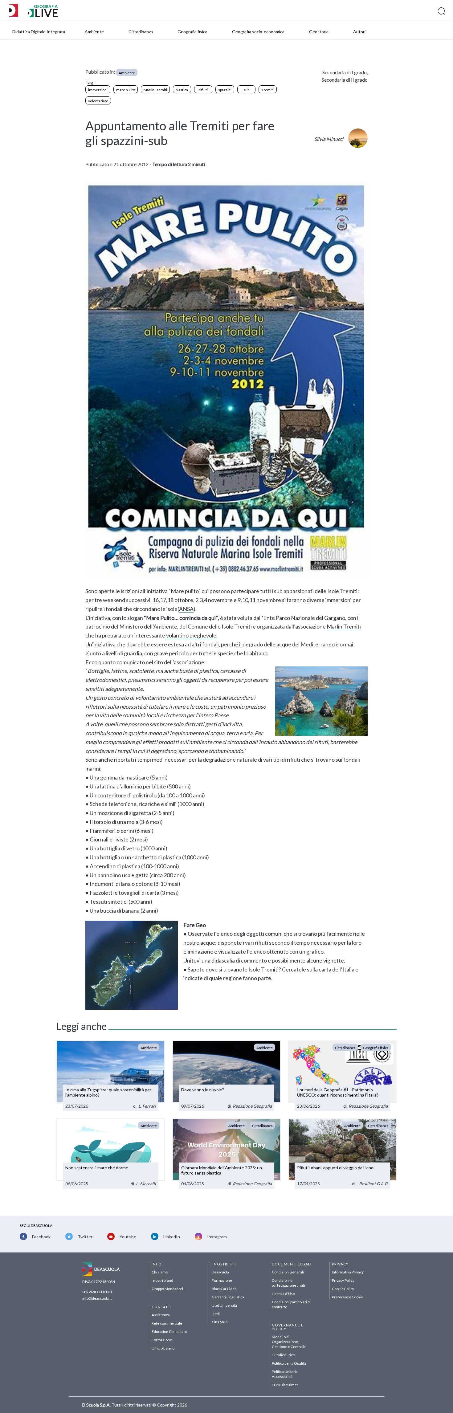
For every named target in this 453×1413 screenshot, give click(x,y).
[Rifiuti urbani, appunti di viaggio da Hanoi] (342, 1153)
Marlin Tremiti (344, 626)
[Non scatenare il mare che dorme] (110, 1153)
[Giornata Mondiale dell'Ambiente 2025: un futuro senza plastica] (226, 1153)
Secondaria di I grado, (345, 72)
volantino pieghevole (191, 635)
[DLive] (15, 11)
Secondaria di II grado (345, 80)
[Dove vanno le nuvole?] (226, 1075)
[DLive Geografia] (43, 15)
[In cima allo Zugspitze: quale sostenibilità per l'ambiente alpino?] (110, 1075)
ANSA (186, 608)
